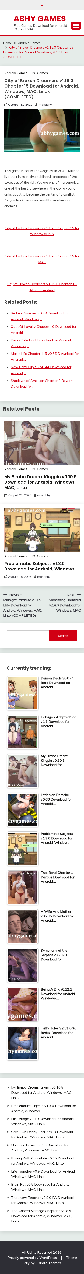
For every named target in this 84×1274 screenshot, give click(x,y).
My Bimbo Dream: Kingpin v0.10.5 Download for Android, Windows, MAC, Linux (40, 482)
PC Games (40, 73)
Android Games (16, 73)
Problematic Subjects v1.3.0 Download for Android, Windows (39, 566)
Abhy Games (40, 18)
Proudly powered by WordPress (33, 1257)
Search (63, 636)
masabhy (45, 105)
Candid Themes (49, 1263)
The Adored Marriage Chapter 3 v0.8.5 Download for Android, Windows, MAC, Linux (41, 1216)
